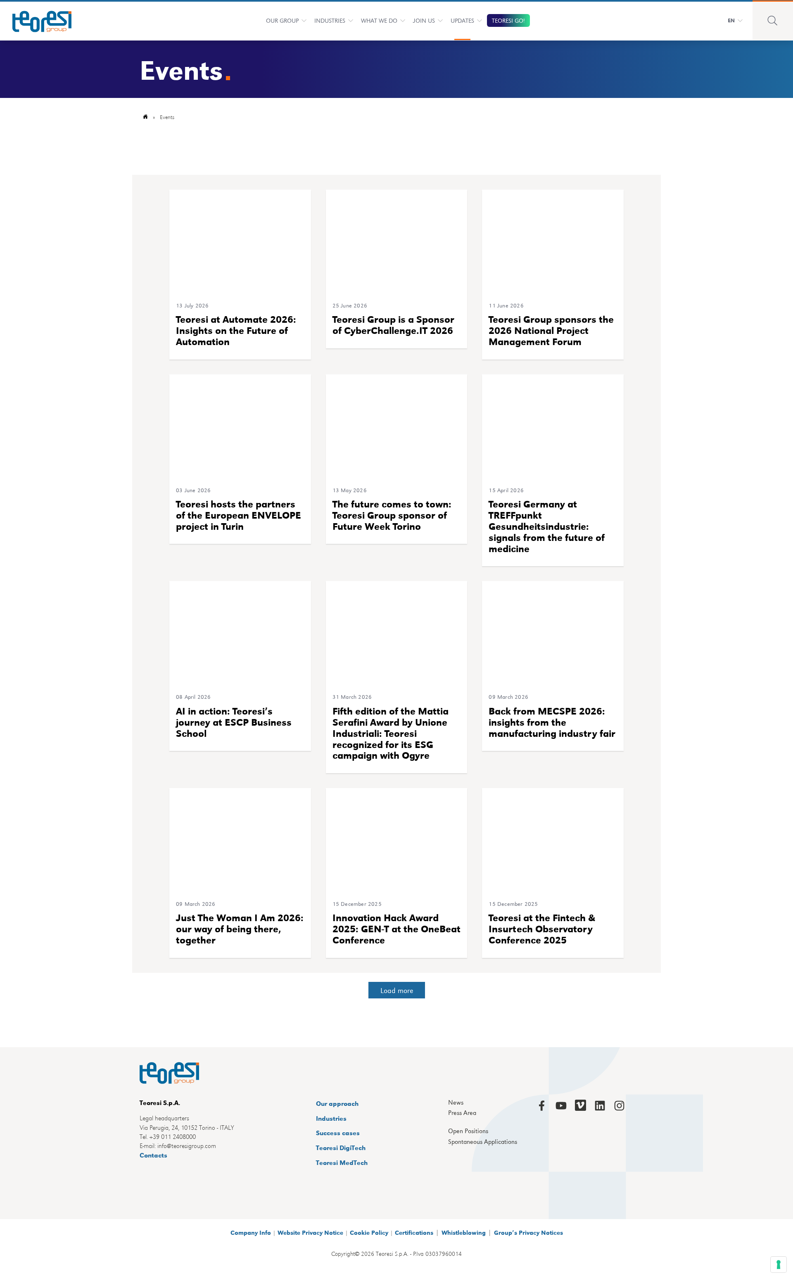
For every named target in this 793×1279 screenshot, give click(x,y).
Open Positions (468, 1131)
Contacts (153, 1155)
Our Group (282, 20)
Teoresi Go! (508, 20)
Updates (462, 20)
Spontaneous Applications (482, 1142)
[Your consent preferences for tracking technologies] (778, 1264)
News (455, 1102)
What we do (379, 20)
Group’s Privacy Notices (528, 1232)
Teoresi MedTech (342, 1162)
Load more (396, 990)
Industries (329, 20)
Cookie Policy (369, 1232)
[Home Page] (36, 20)
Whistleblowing (464, 1232)
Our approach (337, 1103)
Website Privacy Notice (310, 1232)
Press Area (462, 1113)
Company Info (250, 1232)
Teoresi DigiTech (341, 1147)
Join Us (424, 20)
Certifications (414, 1232)
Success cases (338, 1132)
